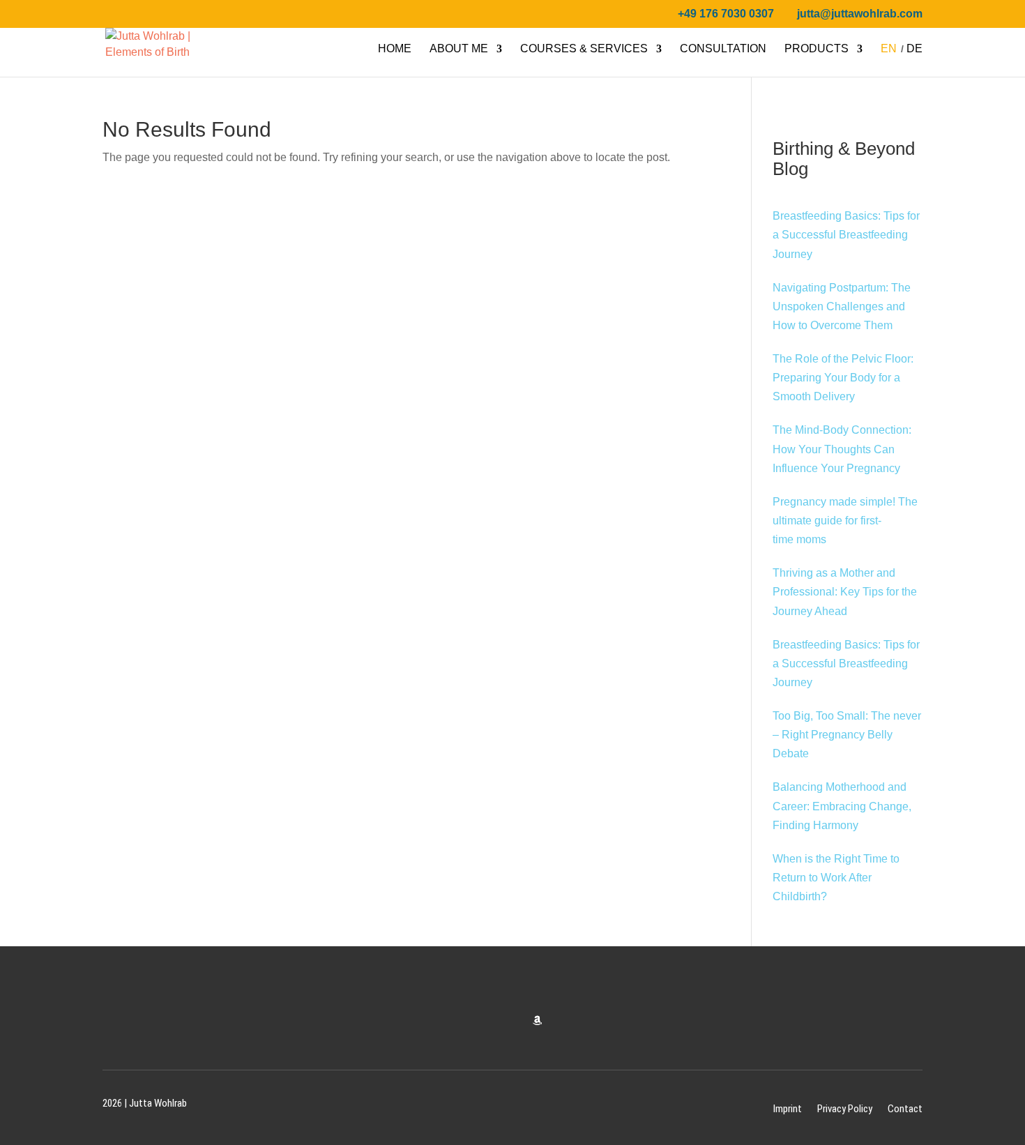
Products (816, 49)
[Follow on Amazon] (536, 1020)
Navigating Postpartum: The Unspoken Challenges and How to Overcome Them (842, 306)
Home (394, 49)
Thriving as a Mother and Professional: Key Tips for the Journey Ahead (845, 591)
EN (889, 49)
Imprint (787, 1108)
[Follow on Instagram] (483, 1020)
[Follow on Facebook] (457, 1020)
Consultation (723, 49)
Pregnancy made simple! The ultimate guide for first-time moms (845, 520)
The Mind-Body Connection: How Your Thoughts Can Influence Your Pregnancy (842, 448)
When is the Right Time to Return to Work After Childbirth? (836, 877)
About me (459, 49)
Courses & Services (584, 49)
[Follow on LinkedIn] (563, 1020)
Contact (905, 1108)
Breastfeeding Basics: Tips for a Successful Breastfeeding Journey (846, 234)
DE (914, 49)
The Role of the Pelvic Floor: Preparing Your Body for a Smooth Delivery (843, 377)
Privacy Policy (844, 1108)
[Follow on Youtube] (510, 1020)
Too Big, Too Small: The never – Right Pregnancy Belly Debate (847, 734)
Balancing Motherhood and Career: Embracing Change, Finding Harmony (842, 806)
